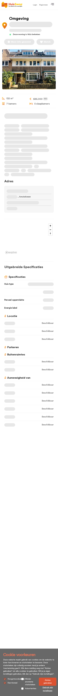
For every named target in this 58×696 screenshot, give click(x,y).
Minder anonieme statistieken (30, 682)
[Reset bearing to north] (50, 234)
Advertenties (30, 689)
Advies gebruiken (48, 681)
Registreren (43, 5)
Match (47, 42)
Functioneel (12, 683)
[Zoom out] (50, 230)
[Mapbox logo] (11, 252)
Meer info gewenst (21, 42)
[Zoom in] (50, 226)
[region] (29, 238)
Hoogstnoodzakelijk (16, 679)
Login (35, 5)
